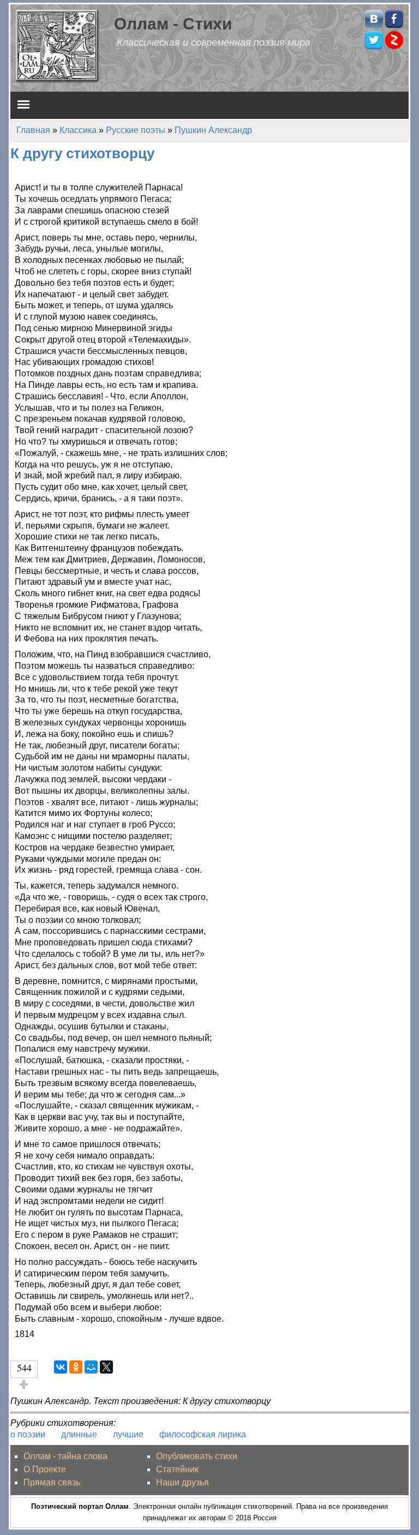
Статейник (177, 1469)
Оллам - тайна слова (65, 1456)
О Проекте (44, 1469)
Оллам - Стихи (173, 23)
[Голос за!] (24, 1384)
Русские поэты (135, 130)
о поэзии (27, 1434)
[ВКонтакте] (60, 1367)
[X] (106, 1367)
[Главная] (58, 45)
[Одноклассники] (75, 1367)
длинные (79, 1434)
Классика (78, 130)
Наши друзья (182, 1482)
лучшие (128, 1434)
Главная (33, 130)
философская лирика (202, 1434)
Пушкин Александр (213, 130)
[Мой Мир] (91, 1367)
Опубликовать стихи (196, 1456)
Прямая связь (51, 1482)
